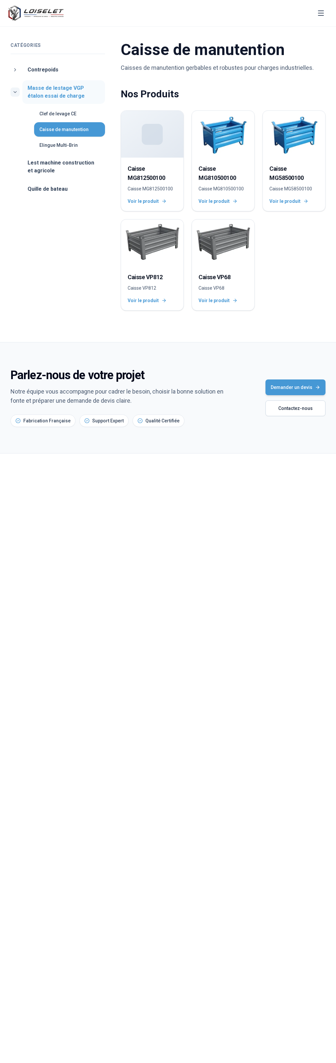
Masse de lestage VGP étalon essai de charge (56, 92)
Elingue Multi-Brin (58, 145)
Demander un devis (291, 387)
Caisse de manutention (64, 129)
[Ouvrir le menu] (321, 13)
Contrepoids (43, 70)
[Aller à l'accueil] (36, 13)
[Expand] (15, 69)
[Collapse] (15, 92)
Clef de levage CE (57, 113)
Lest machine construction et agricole (61, 167)
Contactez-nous (295, 408)
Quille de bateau (48, 189)
